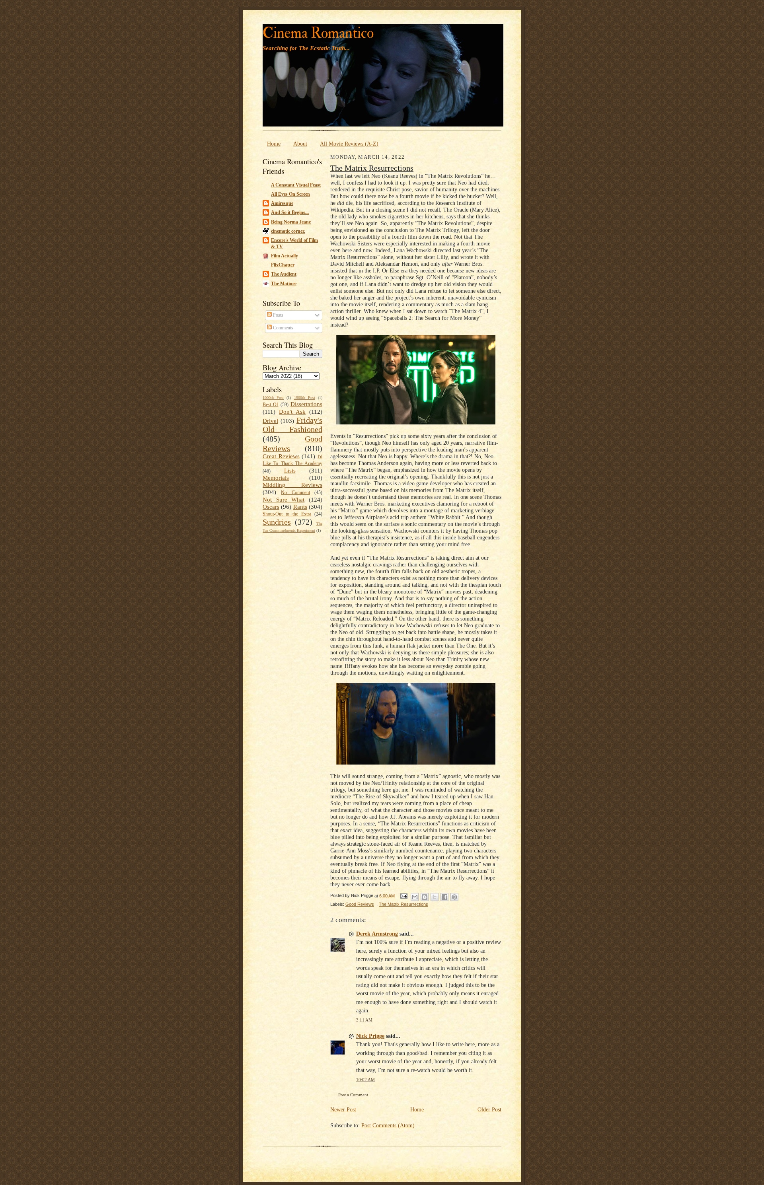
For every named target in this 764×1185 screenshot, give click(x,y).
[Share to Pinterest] (454, 897)
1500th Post (304, 397)
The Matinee (283, 283)
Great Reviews (281, 456)
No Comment (295, 492)
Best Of (270, 404)
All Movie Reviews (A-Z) (349, 143)
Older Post (489, 1109)
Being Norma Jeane (291, 222)
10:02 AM (365, 1080)
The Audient (283, 274)
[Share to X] (435, 897)
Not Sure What (283, 499)
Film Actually (284, 256)
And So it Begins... (290, 212)
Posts (277, 315)
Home (274, 143)
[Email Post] (403, 895)
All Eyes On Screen (290, 194)
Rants (300, 507)
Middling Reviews (292, 485)
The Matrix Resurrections (371, 167)
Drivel (270, 421)
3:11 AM (364, 1020)
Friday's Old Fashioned (292, 425)
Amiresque (282, 203)
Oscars (271, 507)
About (300, 143)
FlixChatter (282, 265)
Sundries (277, 522)
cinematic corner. (288, 231)
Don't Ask (292, 412)
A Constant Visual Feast (296, 185)
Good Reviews (359, 904)
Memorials (276, 478)
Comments (282, 328)
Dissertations (306, 404)
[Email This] (415, 897)
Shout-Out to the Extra (287, 514)
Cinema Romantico (318, 33)
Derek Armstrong (377, 933)
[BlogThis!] (425, 897)
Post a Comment (353, 1095)
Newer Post (343, 1109)
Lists (290, 470)
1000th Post (273, 397)
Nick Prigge (370, 1036)
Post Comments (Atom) (388, 1125)
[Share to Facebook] (444, 897)
